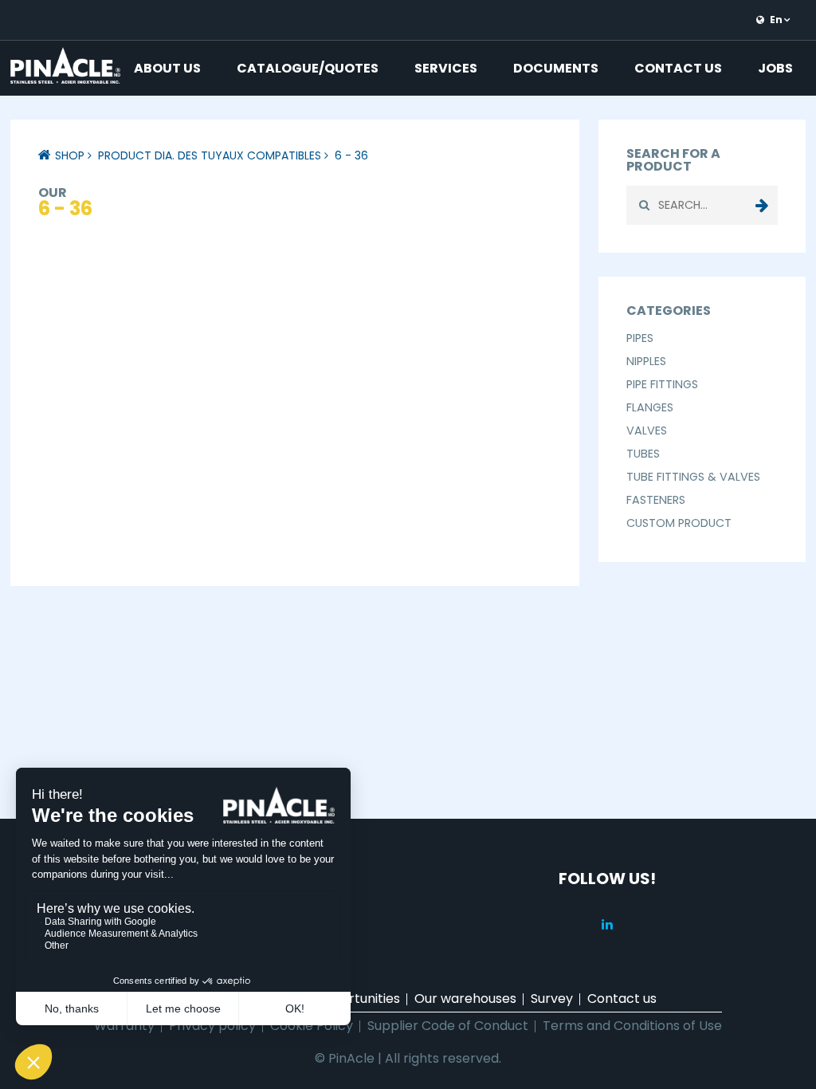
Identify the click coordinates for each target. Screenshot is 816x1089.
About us (167, 68)
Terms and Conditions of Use (632, 1025)
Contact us (678, 68)
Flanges (649, 407)
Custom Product (679, 523)
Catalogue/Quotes (308, 68)
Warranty (124, 1025)
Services (445, 68)
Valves (646, 430)
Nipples (646, 361)
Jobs (775, 68)
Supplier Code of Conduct (447, 1025)
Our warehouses (465, 998)
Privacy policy (212, 1025)
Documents (555, 68)
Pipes (639, 338)
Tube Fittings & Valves (693, 477)
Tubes (643, 454)
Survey (552, 998)
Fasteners (655, 500)
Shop (69, 155)
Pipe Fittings (662, 384)
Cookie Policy (311, 1025)
